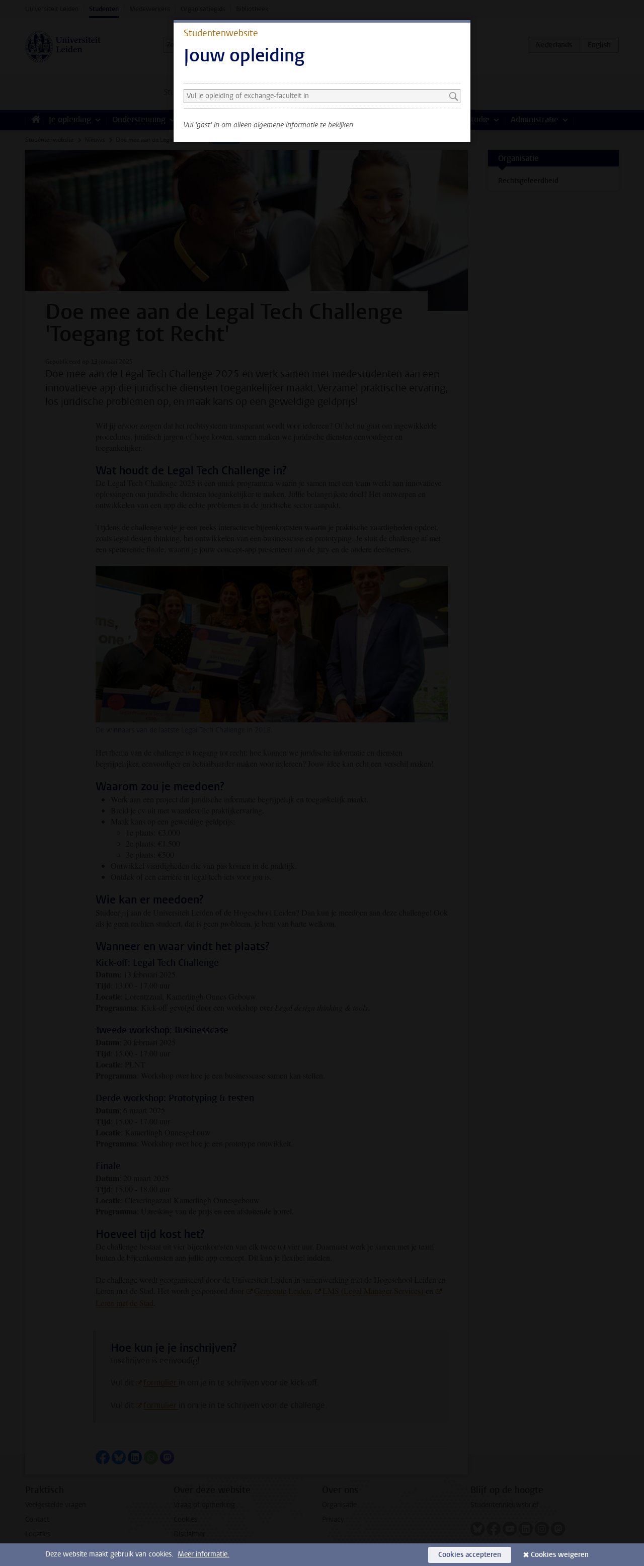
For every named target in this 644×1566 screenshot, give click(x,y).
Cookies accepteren (469, 1554)
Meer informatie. (203, 1554)
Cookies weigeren (560, 1554)
